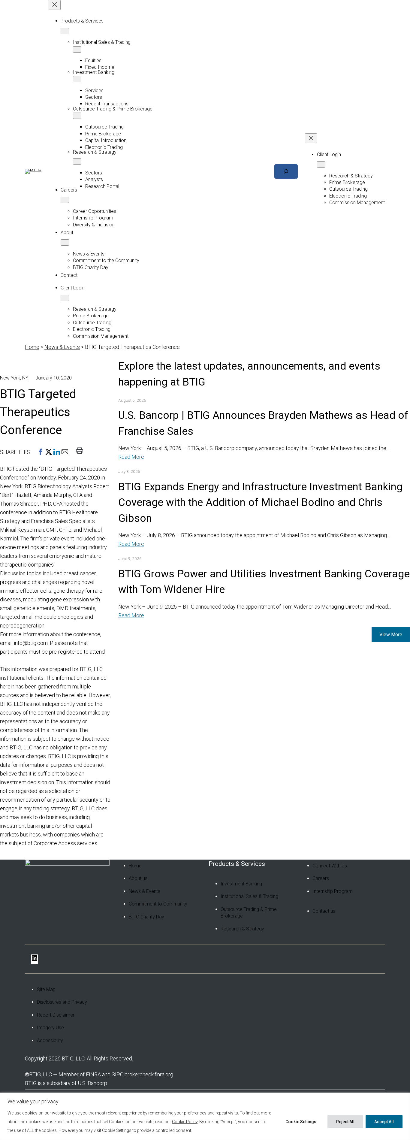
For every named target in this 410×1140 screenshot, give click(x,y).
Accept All (384, 1121)
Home (32, 347)
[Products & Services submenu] (65, 31)
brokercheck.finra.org (149, 1074)
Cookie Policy (184, 1121)
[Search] (286, 171)
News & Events (62, 347)
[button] (40, 452)
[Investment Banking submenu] (77, 79)
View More (390, 634)
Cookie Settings (300, 1121)
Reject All (345, 1121)
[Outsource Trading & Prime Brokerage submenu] (77, 116)
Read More (131, 457)
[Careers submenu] (65, 200)
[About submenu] (65, 242)
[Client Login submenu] (65, 298)
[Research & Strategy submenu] (77, 161)
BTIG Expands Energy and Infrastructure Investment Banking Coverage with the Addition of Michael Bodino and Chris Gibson (260, 503)
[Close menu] (55, 5)
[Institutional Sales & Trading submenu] (77, 49)
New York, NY (14, 378)
